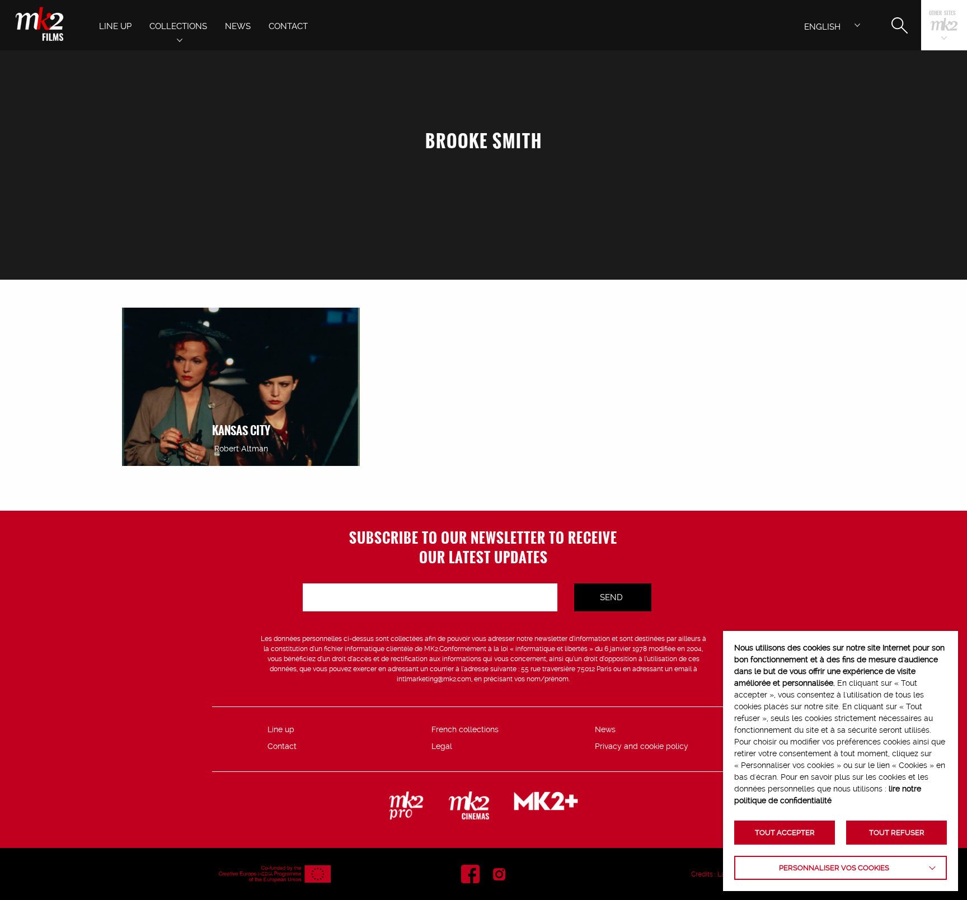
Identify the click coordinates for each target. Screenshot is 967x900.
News (605, 729)
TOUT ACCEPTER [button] (785, 832)
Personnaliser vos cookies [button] (834, 868)
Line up (280, 729)
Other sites (942, 14)
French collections (465, 729)
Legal (441, 746)
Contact (282, 746)
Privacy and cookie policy (641, 746)
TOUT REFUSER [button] (896, 832)
